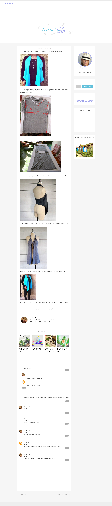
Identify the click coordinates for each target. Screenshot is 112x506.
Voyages (45, 40)
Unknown (30, 381)
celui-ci (32, 224)
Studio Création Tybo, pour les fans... (37, 350)
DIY (36, 48)
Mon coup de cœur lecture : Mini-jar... (25, 350)
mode (47, 48)
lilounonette (28, 442)
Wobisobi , (36, 223)
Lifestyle (56, 40)
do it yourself (41, 48)
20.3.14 (25, 395)
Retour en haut (90, 504)
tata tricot (28, 364)
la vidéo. (39, 176)
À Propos (63, 40)
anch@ (26, 393)
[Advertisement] (39, 10)
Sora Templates (26, 504)
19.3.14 (25, 366)
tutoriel (51, 48)
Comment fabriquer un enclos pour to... (50, 350)
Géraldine (33, 317)
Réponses (25, 371)
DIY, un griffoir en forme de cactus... (62, 350)
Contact (71, 40)
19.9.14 (25, 444)
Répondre (67, 369)
